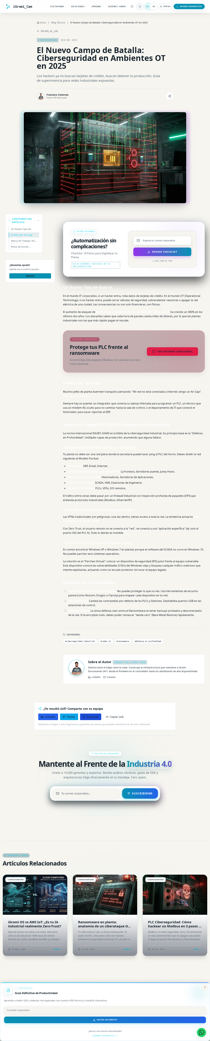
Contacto (111, 677)
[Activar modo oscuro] (140, 6)
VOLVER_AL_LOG (49, 31)
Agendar (30, 275)
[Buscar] (132, 6)
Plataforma (57, 6)
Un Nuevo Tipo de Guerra (21, 229)
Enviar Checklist (164, 251)
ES (147, 6)
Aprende (96, 6)
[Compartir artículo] (169, 96)
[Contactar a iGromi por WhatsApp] (201, 1032)
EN (154, 6)
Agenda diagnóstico (191, 6)
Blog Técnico (58, 22)
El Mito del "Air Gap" (22, 234)
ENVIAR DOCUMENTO (107, 1020)
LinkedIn (96, 677)
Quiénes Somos (117, 6)
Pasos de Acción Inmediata (20, 247)
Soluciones (77, 6)
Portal (167, 6)
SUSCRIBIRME (142, 793)
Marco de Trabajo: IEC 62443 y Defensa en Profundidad (23, 241)
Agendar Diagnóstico (104, 1036)
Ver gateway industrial (175, 351)
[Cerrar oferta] (205, 987)
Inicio (43, 22)
